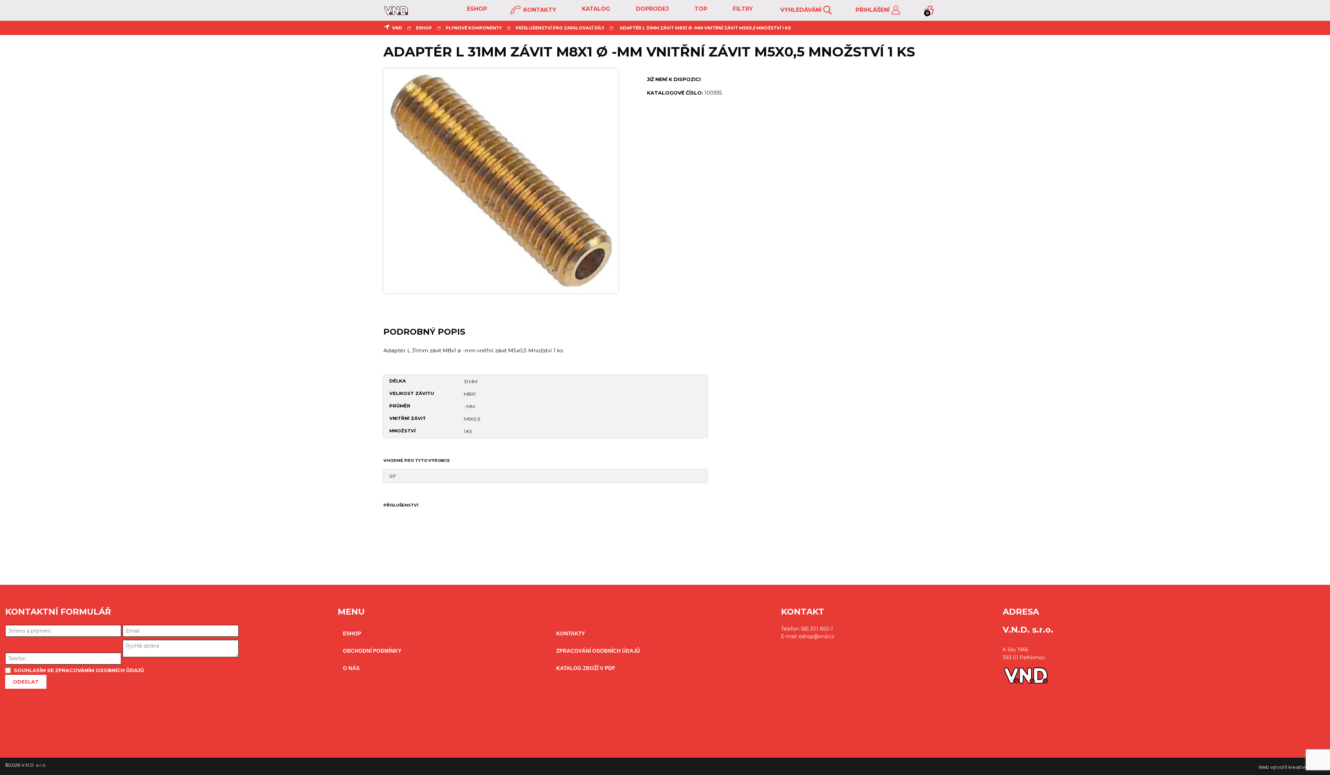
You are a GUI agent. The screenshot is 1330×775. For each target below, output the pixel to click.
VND (397, 27)
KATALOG (595, 9)
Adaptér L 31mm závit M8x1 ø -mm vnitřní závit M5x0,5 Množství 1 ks (705, 27)
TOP (700, 9)
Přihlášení (873, 10)
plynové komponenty (474, 27)
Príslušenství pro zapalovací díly (560, 27)
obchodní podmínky (372, 651)
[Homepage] (396, 13)
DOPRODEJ (651, 9)
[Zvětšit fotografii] (500, 181)
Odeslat (26, 682)
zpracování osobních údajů (598, 651)
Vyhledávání (801, 10)
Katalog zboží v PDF (585, 668)
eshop (476, 9)
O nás (351, 668)
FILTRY (742, 9)
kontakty (539, 10)
